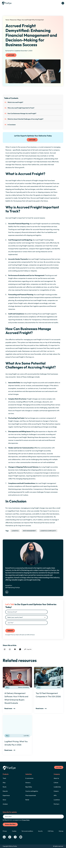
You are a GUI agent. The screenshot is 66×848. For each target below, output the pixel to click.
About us (56, 778)
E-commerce (29, 778)
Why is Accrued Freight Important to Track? (21, 108)
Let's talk (11, 55)
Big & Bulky (28, 787)
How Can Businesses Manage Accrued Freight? (22, 113)
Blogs (19, 20)
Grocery (28, 782)
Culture (56, 782)
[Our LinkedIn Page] (4, 837)
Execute (5, 791)
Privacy (5, 831)
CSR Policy (51, 831)
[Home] (7, 3)
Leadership (57, 787)
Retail (27, 800)
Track (4, 778)
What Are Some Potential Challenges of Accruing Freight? (25, 119)
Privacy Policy (28, 626)
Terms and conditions (27, 831)
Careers (56, 791)
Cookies (14, 831)
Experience (6, 795)
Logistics (15, 531)
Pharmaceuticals (30, 795)
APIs (55, 795)
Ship (4, 782)
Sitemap (61, 831)
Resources (13, 20)
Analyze (5, 804)
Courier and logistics (31, 791)
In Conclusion (12, 124)
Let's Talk (59, 767)
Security (40, 831)
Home (7, 20)
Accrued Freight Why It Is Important (33, 20)
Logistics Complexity (48, 531)
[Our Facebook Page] (15, 837)
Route (4, 787)
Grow (4, 800)
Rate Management (29, 531)
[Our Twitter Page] (9, 837)
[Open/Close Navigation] (63, 3)
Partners (56, 804)
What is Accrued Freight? (15, 102)
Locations (57, 800)
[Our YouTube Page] (20, 837)
